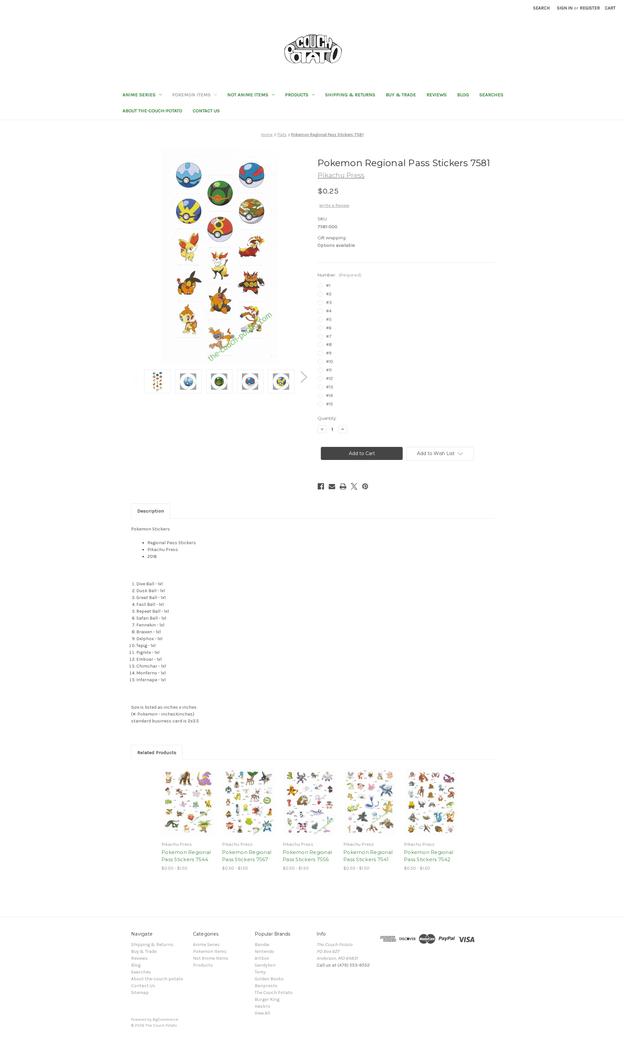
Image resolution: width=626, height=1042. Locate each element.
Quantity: (327, 418)
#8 (329, 344)
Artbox (262, 958)
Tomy (260, 972)
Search (541, 8)
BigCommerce (165, 1019)
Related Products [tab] (156, 752)
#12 (329, 378)
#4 (329, 311)
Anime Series (139, 95)
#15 (329, 404)
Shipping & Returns (350, 95)
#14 (329, 395)
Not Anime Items (247, 95)
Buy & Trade (401, 95)
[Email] (332, 486)
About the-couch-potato (152, 111)
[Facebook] (321, 486)
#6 (329, 328)
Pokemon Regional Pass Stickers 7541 (368, 856)
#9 (329, 353)
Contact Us (206, 111)
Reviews (436, 95)
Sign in (565, 8)
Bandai (262, 944)
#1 (328, 285)
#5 (329, 319)
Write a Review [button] (334, 205)
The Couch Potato (273, 992)
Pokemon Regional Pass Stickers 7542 (428, 856)
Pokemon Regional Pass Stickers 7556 (307, 856)
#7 (329, 336)
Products (296, 95)
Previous (135, 377)
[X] (354, 486)
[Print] (343, 486)
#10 (329, 361)
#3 (329, 302)
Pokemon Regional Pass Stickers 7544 (186, 856)
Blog (463, 95)
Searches (491, 95)
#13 (329, 387)
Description (150, 511)
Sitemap (140, 992)
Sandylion (265, 965)
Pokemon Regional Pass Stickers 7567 (246, 856)
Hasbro (262, 1006)
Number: (339, 274)
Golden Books (269, 979)
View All (262, 1013)
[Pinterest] (365, 486)
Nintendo (264, 951)
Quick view (183, 796)
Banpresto (266, 985)
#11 (329, 370)
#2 (329, 294)
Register (590, 8)
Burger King (267, 999)
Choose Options (188, 807)
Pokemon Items (191, 95)
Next (303, 377)
